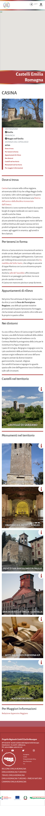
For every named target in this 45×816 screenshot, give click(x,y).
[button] (31, 4)
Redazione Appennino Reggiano (15, 713)
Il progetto (26, 754)
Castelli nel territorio (12, 161)
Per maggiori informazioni (14, 168)
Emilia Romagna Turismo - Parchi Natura (22, 778)
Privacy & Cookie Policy (29, 759)
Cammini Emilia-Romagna (14, 782)
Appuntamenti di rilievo (13, 155)
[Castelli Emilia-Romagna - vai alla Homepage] (6, 5)
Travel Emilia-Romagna (13, 775)
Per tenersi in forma (11, 152)
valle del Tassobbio (17, 273)
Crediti (25, 757)
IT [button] (35, 4)
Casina (4, 188)
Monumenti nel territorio (13, 165)
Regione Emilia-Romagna (14, 769)
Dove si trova (9, 148)
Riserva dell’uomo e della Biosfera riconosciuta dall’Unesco (21, 201)
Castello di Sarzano (22, 424)
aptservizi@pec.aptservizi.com (13, 747)
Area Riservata (27, 761)
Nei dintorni (9, 158)
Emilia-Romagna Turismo (14, 772)
